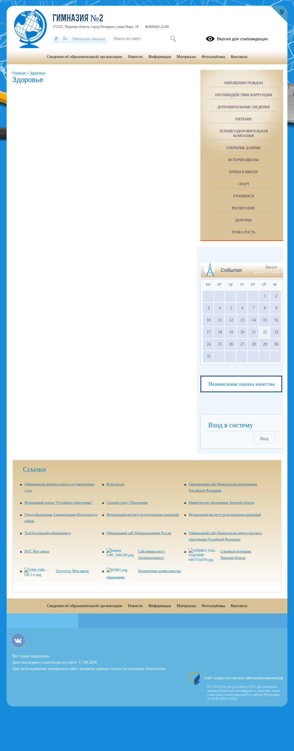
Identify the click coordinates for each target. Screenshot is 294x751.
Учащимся (243, 196)
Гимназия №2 (78, 19)
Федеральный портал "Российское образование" (58, 503)
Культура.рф (115, 484)
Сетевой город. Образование (127, 503)
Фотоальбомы (213, 57)
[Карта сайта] (65, 38)
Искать (173, 38)
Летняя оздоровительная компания (243, 133)
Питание (243, 119)
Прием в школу (243, 172)
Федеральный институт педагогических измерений (143, 515)
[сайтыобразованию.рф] (278, 14)
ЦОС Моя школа (36, 551)
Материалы (186, 57)
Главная (19, 73)
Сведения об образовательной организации (84, 57)
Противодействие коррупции (243, 95)
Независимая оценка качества (241, 384)
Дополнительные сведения (243, 107)
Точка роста (244, 232)
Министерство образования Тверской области (221, 503)
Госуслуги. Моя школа (72, 571)
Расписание (243, 208)
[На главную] (56, 38)
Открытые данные (243, 148)
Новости (135, 57)
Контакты (239, 57)
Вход (264, 439)
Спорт (243, 184)
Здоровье (37, 73)
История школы (243, 160)
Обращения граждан (243, 83)
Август (271, 267)
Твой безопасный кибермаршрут (47, 533)
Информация (159, 57)
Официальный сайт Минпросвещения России (139, 533)
